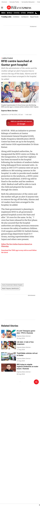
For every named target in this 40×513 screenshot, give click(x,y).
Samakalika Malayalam (28, 2)
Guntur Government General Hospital (12, 285)
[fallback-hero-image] (8, 334)
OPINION (30, 13)
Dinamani (4, 2)
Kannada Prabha (14, 2)
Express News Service (9, 111)
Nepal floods (34, 17)
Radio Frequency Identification (10, 288)
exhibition (16, 17)
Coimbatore (25, 17)
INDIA (3, 13)
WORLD (9, 13)
